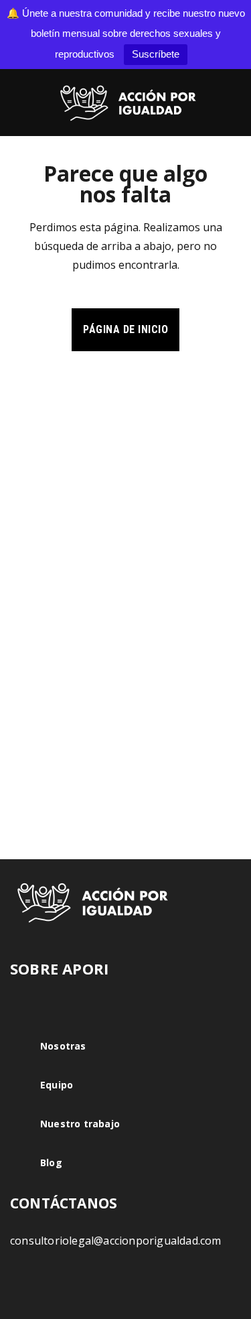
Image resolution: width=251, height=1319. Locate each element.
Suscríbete (155, 54)
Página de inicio (125, 329)
